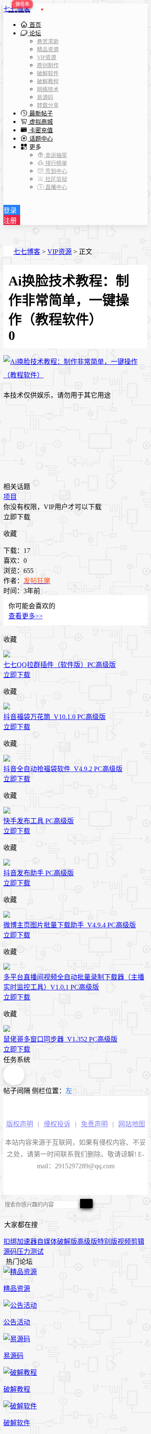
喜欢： (13, 560)
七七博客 (16, 9)
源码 (10, 1251)
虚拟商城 (40, 122)
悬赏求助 (48, 41)
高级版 (87, 1241)
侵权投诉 (57, 1124)
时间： (13, 590)
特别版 (107, 1241)
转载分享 (48, 105)
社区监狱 (55, 179)
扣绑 (10, 1241)
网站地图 (131, 1124)
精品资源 (48, 49)
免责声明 (94, 1124)
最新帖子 (40, 113)
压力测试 (30, 1251)
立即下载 (16, 517)
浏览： (13, 570)
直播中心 (55, 187)
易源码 (45, 97)
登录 (10, 210)
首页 (34, 25)
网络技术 (48, 89)
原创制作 (48, 65)
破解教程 (48, 81)
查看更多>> (25, 616)
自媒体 (47, 1241)
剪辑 (137, 1241)
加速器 (27, 1241)
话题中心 (40, 139)
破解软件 (48, 73)
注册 (10, 220)
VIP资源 (46, 57)
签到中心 (55, 171)
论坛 (34, 33)
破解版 (67, 1241)
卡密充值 (40, 130)
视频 (124, 1241)
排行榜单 (55, 163)
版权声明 (19, 1124)
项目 (10, 496)
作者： (13, 580)
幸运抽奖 (55, 155)
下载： (13, 550)
